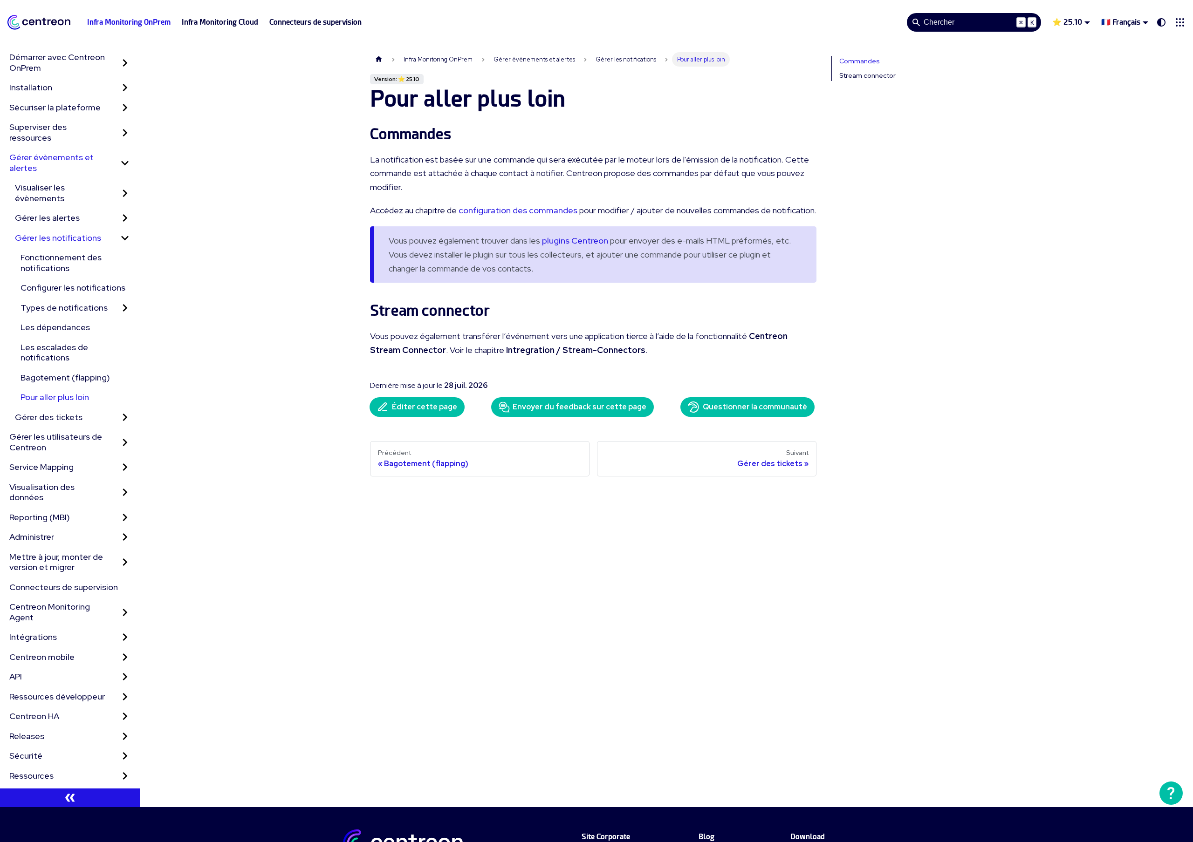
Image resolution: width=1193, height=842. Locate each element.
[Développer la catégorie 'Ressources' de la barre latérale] (125, 776)
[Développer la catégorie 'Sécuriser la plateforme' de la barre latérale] (125, 108)
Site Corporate (606, 836)
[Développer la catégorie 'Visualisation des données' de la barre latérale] (125, 492)
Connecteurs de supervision (315, 22)
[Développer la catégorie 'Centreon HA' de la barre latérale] (125, 716)
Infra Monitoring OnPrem (129, 22)
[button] (1180, 22)
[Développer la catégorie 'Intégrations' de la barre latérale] (125, 637)
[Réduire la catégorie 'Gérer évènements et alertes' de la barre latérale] (125, 163)
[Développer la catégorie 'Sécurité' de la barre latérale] (125, 756)
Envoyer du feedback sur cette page (579, 407)
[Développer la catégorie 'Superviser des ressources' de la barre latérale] (125, 132)
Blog (706, 836)
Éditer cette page (424, 407)
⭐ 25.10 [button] (1067, 22)
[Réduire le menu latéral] (70, 797)
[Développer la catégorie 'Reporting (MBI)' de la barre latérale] (125, 518)
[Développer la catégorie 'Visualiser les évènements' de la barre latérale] (125, 193)
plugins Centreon (575, 240)
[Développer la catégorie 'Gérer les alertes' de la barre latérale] (125, 218)
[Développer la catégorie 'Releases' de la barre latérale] (125, 736)
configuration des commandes (518, 210)
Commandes (859, 61)
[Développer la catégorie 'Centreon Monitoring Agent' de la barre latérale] (125, 612)
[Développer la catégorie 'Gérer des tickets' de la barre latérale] (125, 417)
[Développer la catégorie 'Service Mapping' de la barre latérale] (125, 467)
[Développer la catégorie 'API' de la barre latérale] (125, 677)
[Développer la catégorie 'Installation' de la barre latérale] (125, 88)
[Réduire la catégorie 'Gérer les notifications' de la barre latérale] (125, 238)
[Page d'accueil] (379, 59)
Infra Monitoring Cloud (220, 22)
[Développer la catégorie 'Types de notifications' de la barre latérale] (125, 308)
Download (807, 836)
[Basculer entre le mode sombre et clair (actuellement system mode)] (1161, 22)
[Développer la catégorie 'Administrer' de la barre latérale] (125, 537)
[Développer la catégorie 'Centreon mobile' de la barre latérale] (125, 657)
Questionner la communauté (755, 407)
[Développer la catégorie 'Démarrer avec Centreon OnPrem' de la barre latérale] (125, 62)
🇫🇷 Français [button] (1120, 22)
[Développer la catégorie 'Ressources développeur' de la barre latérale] (125, 697)
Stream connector (867, 75)
